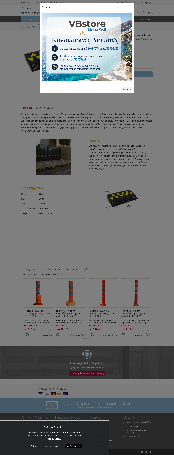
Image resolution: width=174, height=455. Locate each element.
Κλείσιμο (127, 89)
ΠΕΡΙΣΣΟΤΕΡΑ (54, 439)
